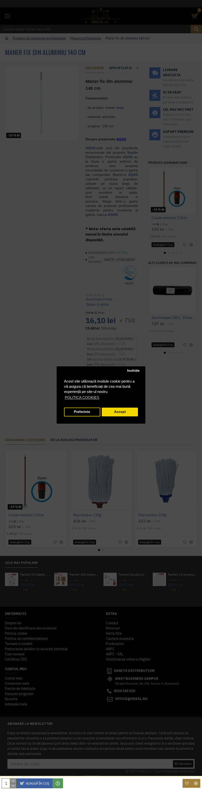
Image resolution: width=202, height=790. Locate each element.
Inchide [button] (133, 371)
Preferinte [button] (82, 412)
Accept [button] (120, 412)
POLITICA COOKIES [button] (82, 397)
